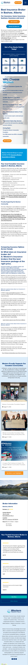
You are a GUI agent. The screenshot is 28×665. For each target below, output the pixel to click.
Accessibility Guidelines (16, 618)
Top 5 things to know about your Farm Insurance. (14, 353)
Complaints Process (20, 621)
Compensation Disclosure (9, 621)
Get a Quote (18, 2)
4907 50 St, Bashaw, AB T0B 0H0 (10, 519)
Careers (23, 623)
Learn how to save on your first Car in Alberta (14, 320)
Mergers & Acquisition (15, 623)
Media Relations (6, 623)
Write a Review (14, 601)
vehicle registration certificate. (9, 315)
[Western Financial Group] (5, 2)
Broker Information (14, 26)
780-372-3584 (6, 514)
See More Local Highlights (14, 473)
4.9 (8, 509)
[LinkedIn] (14, 659)
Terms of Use (21, 619)
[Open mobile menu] (25, 3)
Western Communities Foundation (12, 216)
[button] (14, 662)
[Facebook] (12, 659)
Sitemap (14, 625)
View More (14, 597)
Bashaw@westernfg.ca (8, 515)
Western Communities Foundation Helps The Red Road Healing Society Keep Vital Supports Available (13, 433)
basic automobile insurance (13, 292)
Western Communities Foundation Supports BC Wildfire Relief (13, 404)
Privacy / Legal (7, 618)
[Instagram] (16, 659)
